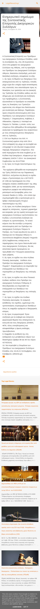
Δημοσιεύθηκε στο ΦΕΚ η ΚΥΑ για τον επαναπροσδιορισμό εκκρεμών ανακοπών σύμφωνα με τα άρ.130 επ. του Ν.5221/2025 (19, 487)
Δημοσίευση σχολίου (10, 372)
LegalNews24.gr (12, 3)
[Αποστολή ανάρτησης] (3, 357)
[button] (3, 33)
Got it (25, 607)
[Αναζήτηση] (37, 3)
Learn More (17, 607)
